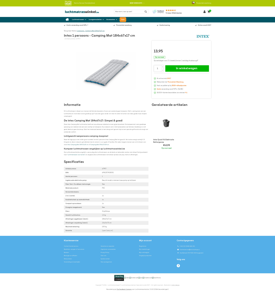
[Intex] (203, 36)
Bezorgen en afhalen (70, 256)
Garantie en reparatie (107, 246)
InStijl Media (175, 285)
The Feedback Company (124, 289)
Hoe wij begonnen (106, 262)
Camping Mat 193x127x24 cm (99, 145)
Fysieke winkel (105, 259)
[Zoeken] (146, 12)
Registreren (142, 246)
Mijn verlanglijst (144, 252)
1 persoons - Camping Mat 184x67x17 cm (91, 31)
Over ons (103, 256)
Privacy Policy (105, 252)
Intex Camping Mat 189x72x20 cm (78, 145)
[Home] (67, 19)
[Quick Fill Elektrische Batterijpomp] (166, 122)
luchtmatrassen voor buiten (76, 155)
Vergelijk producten (145, 256)
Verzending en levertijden (72, 262)
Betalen (66, 252)
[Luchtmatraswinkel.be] (68, 3)
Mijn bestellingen (144, 249)
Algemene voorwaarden (108, 249)
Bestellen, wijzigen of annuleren (74, 249)
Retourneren (68, 259)
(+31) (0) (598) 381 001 (187, 246)
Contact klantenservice (71, 246)
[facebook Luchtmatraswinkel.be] (178, 266)
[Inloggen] (204, 11)
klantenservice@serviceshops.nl (190, 249)
